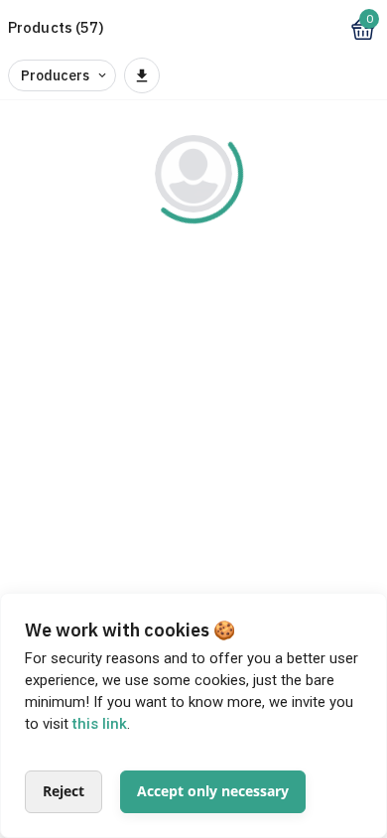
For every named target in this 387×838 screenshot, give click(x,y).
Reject (63, 790)
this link (99, 724)
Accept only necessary (213, 790)
